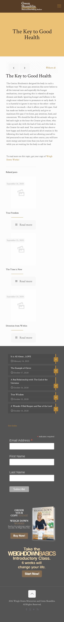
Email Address (21, 440)
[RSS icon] (37, 609)
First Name (17, 456)
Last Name (17, 472)
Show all (51, 67)
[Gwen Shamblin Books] (32, 6)
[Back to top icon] (32, 594)
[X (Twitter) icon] (30, 609)
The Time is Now (14, 269)
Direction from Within (16, 325)
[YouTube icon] (34, 609)
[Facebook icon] (26, 609)
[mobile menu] (59, 6)
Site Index (12, 425)
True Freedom (12, 212)
